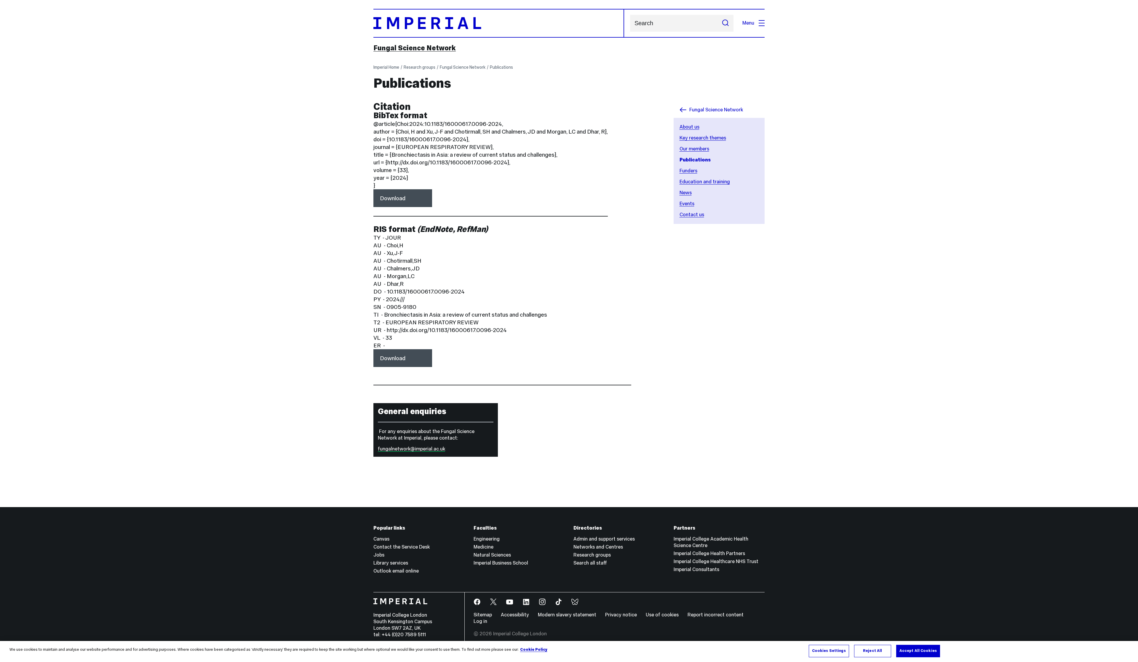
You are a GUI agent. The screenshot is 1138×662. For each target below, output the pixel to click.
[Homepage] (498, 23)
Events (687, 204)
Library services (390, 563)
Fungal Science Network (414, 48)
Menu (748, 23)
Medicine (483, 547)
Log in (480, 621)
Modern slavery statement (567, 615)
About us (689, 127)
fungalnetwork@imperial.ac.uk (411, 449)
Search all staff (590, 563)
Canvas (381, 539)
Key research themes (703, 138)
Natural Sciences (492, 555)
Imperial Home (386, 67)
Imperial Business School (501, 563)
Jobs (378, 555)
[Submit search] (725, 23)
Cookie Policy (533, 649)
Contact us (692, 214)
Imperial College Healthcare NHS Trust (716, 561)
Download (392, 198)
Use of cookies (662, 615)
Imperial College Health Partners (709, 553)
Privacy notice (621, 615)
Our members (694, 149)
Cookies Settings (829, 650)
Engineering (487, 539)
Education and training (705, 182)
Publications (501, 67)
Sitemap (483, 615)
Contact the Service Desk (401, 547)
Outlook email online (396, 571)
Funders (688, 171)
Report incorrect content (716, 615)
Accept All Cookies (918, 650)
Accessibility (515, 615)
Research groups (419, 67)
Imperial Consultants (696, 569)
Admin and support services (604, 539)
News (686, 193)
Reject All (872, 650)
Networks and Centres (598, 547)
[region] (569, 651)
